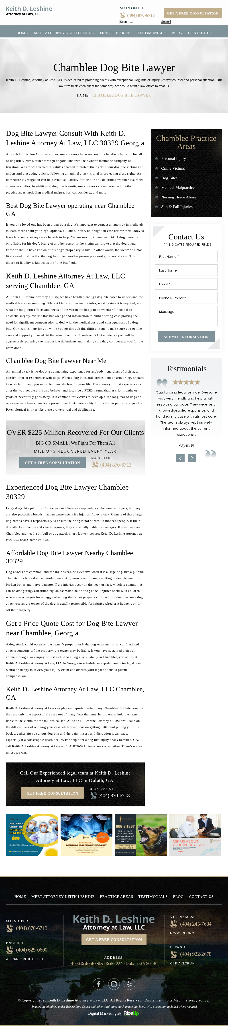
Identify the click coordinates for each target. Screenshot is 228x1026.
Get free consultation (52, 793)
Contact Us (200, 33)
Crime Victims (173, 168)
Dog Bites (169, 178)
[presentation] (180, 458)
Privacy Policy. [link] (197, 1000)
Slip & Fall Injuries (177, 206)
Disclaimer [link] (153, 1000)
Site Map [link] (174, 1000)
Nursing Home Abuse (178, 197)
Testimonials (151, 33)
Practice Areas (115, 33)
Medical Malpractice (178, 187)
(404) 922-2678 (195, 954)
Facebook (98, 984)
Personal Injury (173, 158)
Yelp (129, 984)
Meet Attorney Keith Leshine (64, 33)
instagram (114, 984)
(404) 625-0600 (31, 950)
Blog (177, 33)
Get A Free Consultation (193, 13)
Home (22, 33)
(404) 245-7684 (195, 924)
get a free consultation (114, 939)
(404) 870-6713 (141, 15)
